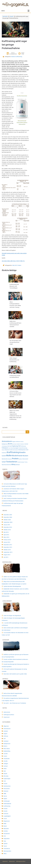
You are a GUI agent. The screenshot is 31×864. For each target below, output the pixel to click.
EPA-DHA (6, 776)
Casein (18, 444)
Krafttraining (18, 56)
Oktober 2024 (7, 519)
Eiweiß (11, 16)
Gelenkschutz (7, 786)
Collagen (6, 763)
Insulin (11, 449)
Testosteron (11, 461)
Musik (5, 826)
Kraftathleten (4, 452)
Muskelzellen (5, 458)
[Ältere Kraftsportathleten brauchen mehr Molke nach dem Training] (16, 296)
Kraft (27, 449)
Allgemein (6, 726)
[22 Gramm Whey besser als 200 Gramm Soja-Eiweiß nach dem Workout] (16, 385)
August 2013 (7, 554)
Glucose (3, 449)
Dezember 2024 (8, 514)
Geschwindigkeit (15, 448)
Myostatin (10, 458)
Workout (18, 464)
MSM (5, 823)
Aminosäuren (7, 441)
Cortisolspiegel (4, 446)
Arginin (14, 441)
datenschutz (7, 712)
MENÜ (3, 10)
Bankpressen (5, 444)
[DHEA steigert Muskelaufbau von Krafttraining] (16, 352)
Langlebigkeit (7, 816)
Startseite (5, 16)
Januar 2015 (7, 524)
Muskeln (25, 455)
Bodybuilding (7, 751)
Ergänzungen (7, 778)
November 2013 (8, 547)
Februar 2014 (7, 539)
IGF (16, 265)
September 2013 (8, 552)
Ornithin (6, 831)
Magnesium (7, 821)
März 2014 (6, 537)
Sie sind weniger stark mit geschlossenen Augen (15, 342)
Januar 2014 (7, 542)
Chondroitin (7, 758)
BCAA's (5, 746)
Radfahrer (20, 458)
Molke (9, 455)
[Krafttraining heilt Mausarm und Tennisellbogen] (16, 278)
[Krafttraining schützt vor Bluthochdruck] (16, 369)
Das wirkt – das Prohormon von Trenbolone (15, 703)
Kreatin (22, 452)
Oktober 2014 (7, 529)
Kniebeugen (7, 801)
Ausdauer (22, 441)
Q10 (5, 836)
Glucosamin (7, 788)
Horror (5, 796)
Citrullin (5, 761)
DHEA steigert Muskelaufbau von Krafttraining (14, 359)
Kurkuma (6, 813)
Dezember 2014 (8, 527)
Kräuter (5, 808)
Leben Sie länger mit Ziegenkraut (12, 615)
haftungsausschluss (9, 714)
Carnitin (6, 753)
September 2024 (8, 522)
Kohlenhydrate (15, 449)
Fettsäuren (5, 448)
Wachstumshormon (6, 464)
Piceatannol (7, 833)
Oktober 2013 (7, 549)
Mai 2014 (6, 532)
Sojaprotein (7, 838)
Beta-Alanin (7, 748)
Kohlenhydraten (22, 449)
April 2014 (6, 534)
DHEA (8, 446)
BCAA (10, 444)
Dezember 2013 (8, 544)
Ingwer (5, 798)
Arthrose (18, 441)
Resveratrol (25, 458)
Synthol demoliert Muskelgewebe (12, 586)
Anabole (6, 731)
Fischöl (9, 448)
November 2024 (8, 517)
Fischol (5, 783)
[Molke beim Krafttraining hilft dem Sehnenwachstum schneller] (16, 315)
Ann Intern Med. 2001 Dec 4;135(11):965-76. (13, 261)
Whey (13, 464)
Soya (5, 841)
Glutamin (7, 449)
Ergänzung (15, 446)
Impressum (7, 717)
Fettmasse (23, 446)
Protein (19, 265)
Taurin (5, 846)
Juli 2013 (6, 557)
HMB (5, 793)
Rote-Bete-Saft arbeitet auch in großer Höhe (15, 674)
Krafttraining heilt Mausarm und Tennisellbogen (14, 286)
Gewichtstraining (23, 448)
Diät (13, 265)
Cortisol (26, 444)
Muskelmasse (17, 456)
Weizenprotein (7, 851)
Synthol (5, 843)
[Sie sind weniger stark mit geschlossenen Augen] (16, 334)
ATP (5, 738)
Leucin (4, 455)
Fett (19, 446)
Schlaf (4, 462)
